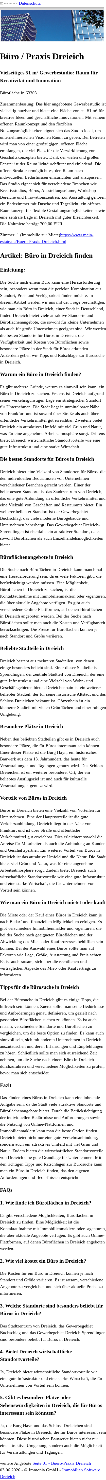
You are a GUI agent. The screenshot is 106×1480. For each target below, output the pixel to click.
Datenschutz (30, 3)
